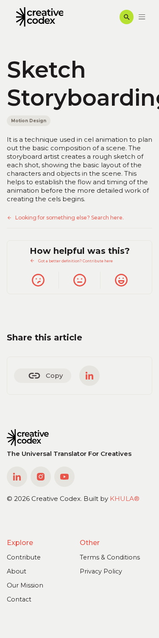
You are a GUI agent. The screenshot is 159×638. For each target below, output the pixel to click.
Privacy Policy (101, 571)
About (16, 571)
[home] (37, 17)
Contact (19, 599)
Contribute (24, 557)
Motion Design (28, 120)
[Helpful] (121, 280)
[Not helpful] (38, 280)
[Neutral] (79, 280)
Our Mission (25, 585)
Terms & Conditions (110, 557)
